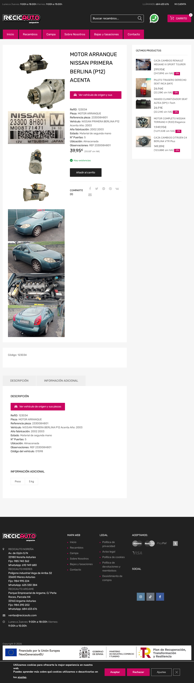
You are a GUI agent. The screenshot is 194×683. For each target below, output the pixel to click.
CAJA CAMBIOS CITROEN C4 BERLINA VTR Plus (170, 139)
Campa (51, 34)
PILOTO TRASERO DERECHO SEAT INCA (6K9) (170, 82)
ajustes (22, 677)
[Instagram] (141, 597)
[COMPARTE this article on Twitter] (96, 188)
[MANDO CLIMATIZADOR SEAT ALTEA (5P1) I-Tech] (143, 103)
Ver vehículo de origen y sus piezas (93, 96)
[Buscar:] (117, 18)
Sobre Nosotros (74, 34)
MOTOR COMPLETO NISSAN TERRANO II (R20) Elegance (169, 120)
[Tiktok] (150, 597)
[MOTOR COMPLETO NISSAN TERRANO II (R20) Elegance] (143, 122)
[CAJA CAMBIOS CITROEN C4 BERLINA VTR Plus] (143, 141)
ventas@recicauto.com (22, 615)
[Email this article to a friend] (89, 195)
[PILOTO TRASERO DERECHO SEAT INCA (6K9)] (143, 88)
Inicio (10, 34)
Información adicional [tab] (61, 380)
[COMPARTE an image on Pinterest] (109, 188)
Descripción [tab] (19, 380)
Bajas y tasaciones (106, 34)
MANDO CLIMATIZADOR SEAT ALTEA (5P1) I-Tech (171, 101)
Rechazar (138, 672)
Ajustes (161, 672)
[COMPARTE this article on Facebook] (89, 188)
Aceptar (115, 672)
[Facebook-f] (160, 597)
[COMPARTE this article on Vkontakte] (116, 188)
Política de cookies (113, 557)
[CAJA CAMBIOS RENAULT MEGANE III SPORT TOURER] (143, 64)
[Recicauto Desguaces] (19, 19)
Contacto (134, 34)
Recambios (30, 34)
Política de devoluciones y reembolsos (111, 566)
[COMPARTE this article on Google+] (103, 188)
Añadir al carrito (85, 172)
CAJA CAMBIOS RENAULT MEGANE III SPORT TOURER (170, 62)
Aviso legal (108, 551)
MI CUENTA (180, 4)
